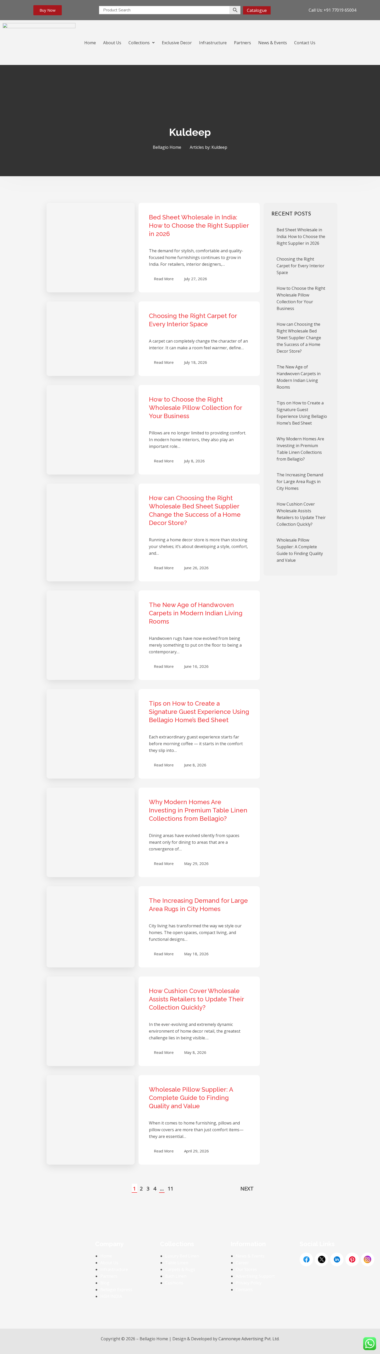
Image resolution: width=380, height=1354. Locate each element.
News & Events (272, 43)
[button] (141, 42)
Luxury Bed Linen (182, 1256)
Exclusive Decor (177, 43)
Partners (242, 43)
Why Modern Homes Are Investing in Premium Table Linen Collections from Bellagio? (198, 810)
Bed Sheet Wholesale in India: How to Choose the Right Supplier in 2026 (199, 225)
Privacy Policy (249, 1283)
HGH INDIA (111, 1296)
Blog (104, 1283)
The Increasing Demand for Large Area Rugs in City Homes (300, 481)
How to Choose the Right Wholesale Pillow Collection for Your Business (195, 408)
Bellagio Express (116, 1289)
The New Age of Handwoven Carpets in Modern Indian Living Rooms (195, 613)
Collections (139, 43)
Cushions (174, 1283)
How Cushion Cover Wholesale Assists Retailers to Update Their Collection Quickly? (196, 999)
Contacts (244, 1289)
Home (90, 43)
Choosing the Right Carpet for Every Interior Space (300, 265)
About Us (112, 43)
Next (247, 1188)
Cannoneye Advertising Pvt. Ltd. (248, 1339)
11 (170, 1188)
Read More (164, 278)
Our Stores (246, 1269)
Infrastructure (213, 43)
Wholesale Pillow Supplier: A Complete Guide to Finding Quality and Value (191, 1098)
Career (242, 1263)
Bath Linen (175, 1276)
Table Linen (176, 1263)
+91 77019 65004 (340, 10)
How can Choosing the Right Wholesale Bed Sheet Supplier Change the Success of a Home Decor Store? (299, 337)
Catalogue (257, 10)
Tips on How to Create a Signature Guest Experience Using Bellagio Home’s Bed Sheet (199, 712)
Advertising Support (255, 1276)
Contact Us (304, 43)
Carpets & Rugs (180, 1269)
